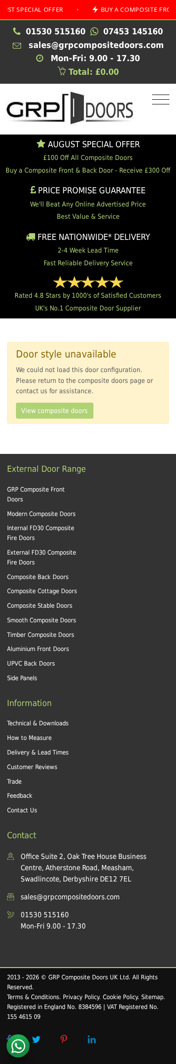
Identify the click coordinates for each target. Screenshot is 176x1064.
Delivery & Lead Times (38, 752)
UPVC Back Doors (31, 663)
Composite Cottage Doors (42, 591)
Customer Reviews (32, 766)
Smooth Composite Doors (41, 620)
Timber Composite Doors (40, 634)
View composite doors (54, 410)
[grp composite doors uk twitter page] (36, 1039)
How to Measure (29, 737)
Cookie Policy (120, 996)
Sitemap (152, 996)
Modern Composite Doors (41, 513)
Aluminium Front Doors (38, 648)
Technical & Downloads (38, 723)
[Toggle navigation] (158, 99)
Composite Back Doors (38, 576)
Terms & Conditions (33, 996)
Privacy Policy (81, 996)
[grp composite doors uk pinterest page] (63, 1039)
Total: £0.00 (92, 72)
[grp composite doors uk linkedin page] (91, 1039)
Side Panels (22, 678)
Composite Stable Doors (39, 605)
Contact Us (22, 810)
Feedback (19, 795)
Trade (14, 781)
